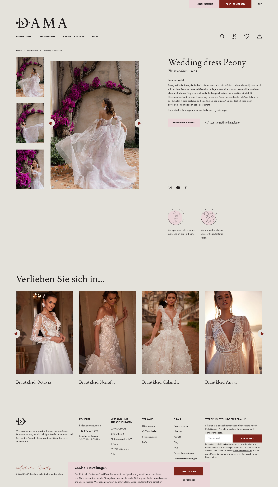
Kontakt (177, 436)
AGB (176, 447)
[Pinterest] (186, 187)
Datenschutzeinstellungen (185, 458)
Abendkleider (47, 36)
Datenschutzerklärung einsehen (146, 481)
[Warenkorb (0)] (259, 36)
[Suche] (222, 36)
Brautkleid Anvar (221, 382)
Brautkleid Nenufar (97, 382)
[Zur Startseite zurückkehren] (41, 23)
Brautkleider (23, 36)
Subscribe (247, 438)
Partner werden (235, 4)
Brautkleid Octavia (33, 382)
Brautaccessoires (73, 36)
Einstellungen (188, 479)
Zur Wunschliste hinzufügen (225, 122)
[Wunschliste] (246, 36)
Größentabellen (149, 431)
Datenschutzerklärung (184, 453)
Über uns (178, 431)
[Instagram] (169, 187)
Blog (95, 36)
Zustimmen (189, 471)
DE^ (260, 4)
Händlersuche (204, 4)
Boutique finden (184, 122)
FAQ (144, 442)
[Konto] (234, 36)
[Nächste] (140, 123)
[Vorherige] (51, 123)
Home (19, 50)
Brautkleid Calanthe (161, 382)
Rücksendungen (149, 436)
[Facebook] (178, 187)
